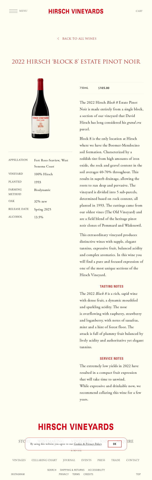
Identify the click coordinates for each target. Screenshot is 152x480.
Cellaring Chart (44, 460)
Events (86, 460)
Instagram (18, 474)
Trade (115, 460)
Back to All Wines (78, 39)
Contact (133, 460)
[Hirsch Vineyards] (76, 426)
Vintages (19, 460)
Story (24, 441)
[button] (18, 11)
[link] (88, 444)
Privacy (64, 474)
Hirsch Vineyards (76, 11)
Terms (76, 474)
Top (138, 474)
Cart (139, 11)
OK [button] (114, 444)
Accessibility (96, 470)
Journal (69, 460)
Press (101, 460)
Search (51, 470)
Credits (88, 474)
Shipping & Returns (72, 470)
